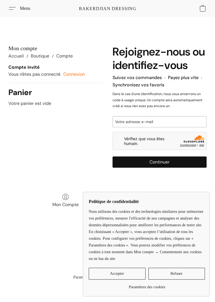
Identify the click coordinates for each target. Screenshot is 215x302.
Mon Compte (65, 205)
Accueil (16, 56)
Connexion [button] (74, 74)
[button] (107, 8)
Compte (64, 56)
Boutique (40, 56)
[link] (147, 285)
